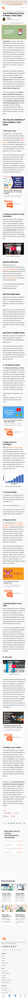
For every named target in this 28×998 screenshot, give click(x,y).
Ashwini (9, 18)
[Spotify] (13, 946)
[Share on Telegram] (14, 823)
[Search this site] (22, 7)
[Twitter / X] (2, 946)
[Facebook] (4, 946)
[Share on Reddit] (17, 823)
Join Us (6, 23)
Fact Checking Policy (6, 990)
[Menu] (25, 7)
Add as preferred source (18, 23)
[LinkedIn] (6, 946)
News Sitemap (4, 992)
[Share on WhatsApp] (4, 823)
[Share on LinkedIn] (11, 823)
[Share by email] (19, 823)
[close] (26, 3)
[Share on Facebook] (9, 823)
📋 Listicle (16, 813)
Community (3, 965)
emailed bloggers (10, 278)
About (2, 956)
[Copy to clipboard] (22, 823)
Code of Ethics (4, 988)
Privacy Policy (4, 971)
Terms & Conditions (5, 973)
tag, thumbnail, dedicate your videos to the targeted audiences (13, 525)
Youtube (13, 816)
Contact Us (3, 958)
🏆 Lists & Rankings (8, 813)
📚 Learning (6, 816)
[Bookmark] (24, 823)
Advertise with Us (5, 962)
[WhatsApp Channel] (16, 946)
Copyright (3, 975)
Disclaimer (3, 977)
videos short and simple (15, 447)
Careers (3, 960)
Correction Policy (5, 982)
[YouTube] (11, 946)
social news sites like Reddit (10, 269)
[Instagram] (9, 946)
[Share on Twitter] (6, 823)
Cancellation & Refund (6, 980)
